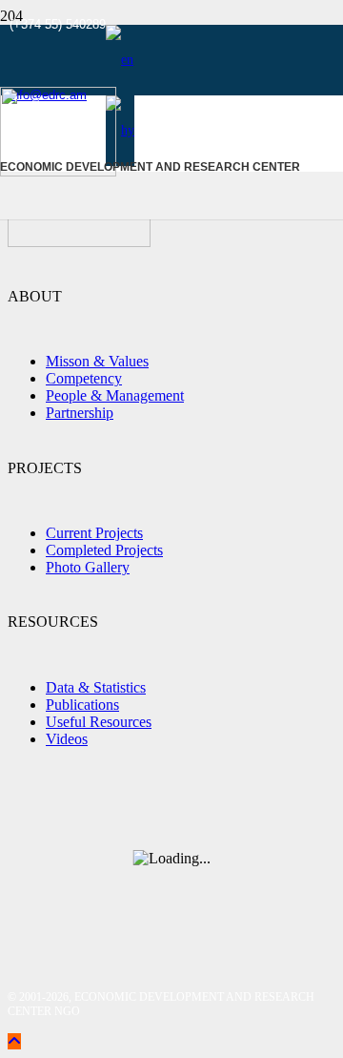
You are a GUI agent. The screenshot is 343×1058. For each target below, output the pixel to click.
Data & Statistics (96, 687)
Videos (67, 739)
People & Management (115, 395)
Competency (84, 378)
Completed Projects (104, 550)
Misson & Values (97, 361)
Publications (82, 704)
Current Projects (94, 533)
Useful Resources (98, 722)
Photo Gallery (88, 567)
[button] (119, 59)
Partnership (79, 413)
